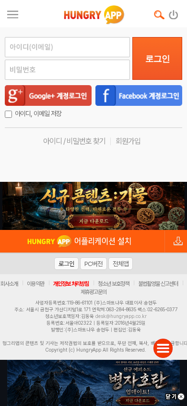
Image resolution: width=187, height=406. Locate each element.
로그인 (157, 58)
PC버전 (93, 263)
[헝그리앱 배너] (93, 206)
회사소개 (9, 283)
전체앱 (121, 263)
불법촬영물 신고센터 (158, 283)
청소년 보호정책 (113, 283)
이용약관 (35, 283)
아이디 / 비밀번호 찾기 (74, 141)
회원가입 (128, 141)
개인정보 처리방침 (71, 283)
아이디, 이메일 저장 (38, 113)
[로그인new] (174, 12)
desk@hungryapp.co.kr (121, 316)
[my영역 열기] (12, 13)
